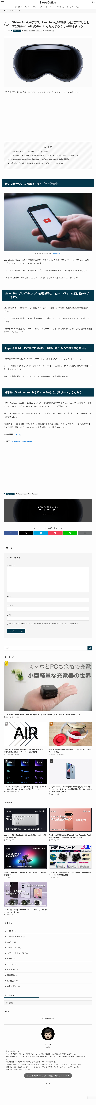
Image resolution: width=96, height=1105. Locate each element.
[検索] (52, 1018)
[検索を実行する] (89, 648)
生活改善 (12, 980)
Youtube (39, 31)
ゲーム (11, 958)
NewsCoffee (48, 2)
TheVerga (16, 441)
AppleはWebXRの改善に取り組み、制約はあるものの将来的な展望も (40, 159)
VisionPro (32, 31)
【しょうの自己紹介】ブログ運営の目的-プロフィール (48, 1075)
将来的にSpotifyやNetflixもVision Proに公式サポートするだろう (38, 163)
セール (11, 964)
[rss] (48, 1018)
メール (10, 605)
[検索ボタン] (93, 2)
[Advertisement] (48, 117)
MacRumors (27, 441)
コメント (11, 565)
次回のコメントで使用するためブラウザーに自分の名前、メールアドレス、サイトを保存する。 (44, 623)
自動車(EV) (13, 986)
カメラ (11, 941)
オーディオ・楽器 (16, 936)
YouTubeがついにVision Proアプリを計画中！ (30, 151)
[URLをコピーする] (85, 533)
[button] (11, 533)
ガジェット (17, 31)
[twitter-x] (44, 1018)
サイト (9, 614)
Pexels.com (57, 253)
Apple (25, 31)
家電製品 (12, 975)
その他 (11, 930)
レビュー (12, 969)
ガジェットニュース (17, 953)
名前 (9, 596)
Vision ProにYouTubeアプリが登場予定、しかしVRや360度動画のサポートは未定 (45, 155)
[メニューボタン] (2, 2)
